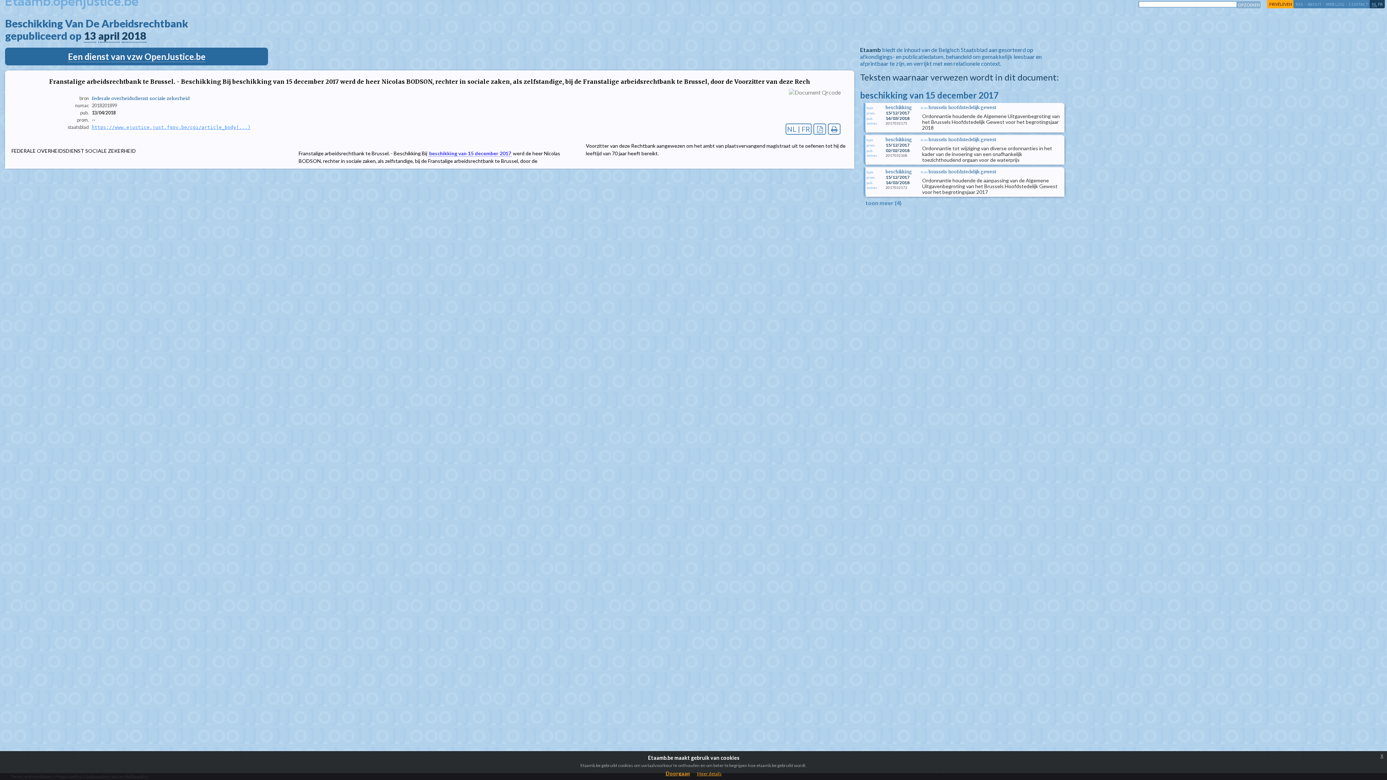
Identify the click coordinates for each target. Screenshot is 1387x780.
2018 (134, 36)
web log (1335, 4)
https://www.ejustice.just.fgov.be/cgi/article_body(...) (171, 127)
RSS (1299, 4)
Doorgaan (678, 773)
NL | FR (798, 129)
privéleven (1280, 4)
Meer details (709, 773)
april (109, 36)
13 (90, 36)
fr (1380, 4)
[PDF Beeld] (819, 129)
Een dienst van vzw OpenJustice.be (137, 56)
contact (1358, 4)
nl (1374, 4)
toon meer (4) (883, 202)
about (1315, 4)
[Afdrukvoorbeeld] (834, 129)
